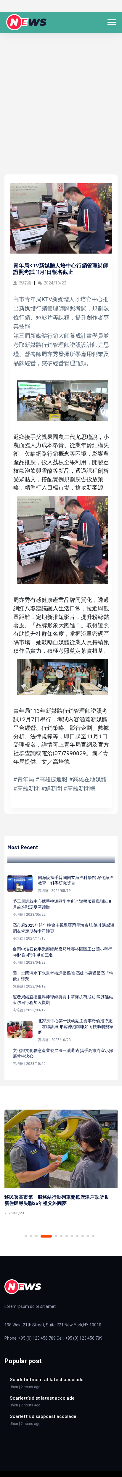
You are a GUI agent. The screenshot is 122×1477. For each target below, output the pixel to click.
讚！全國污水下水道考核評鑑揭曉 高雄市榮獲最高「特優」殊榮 (63, 975)
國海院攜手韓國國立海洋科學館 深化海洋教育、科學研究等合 (75, 880)
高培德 (25, 283)
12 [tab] (93, 1236)
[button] (111, 21)
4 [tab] (46, 1236)
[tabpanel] (61, 1164)
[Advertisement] (61, 110)
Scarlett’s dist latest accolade (42, 1398)
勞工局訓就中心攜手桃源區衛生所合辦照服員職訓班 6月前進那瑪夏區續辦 (62, 904)
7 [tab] (66, 1236)
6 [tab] (61, 1236)
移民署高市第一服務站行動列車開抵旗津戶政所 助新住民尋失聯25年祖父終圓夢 (57, 1200)
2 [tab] (31, 1236)
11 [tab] (88, 1236)
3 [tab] (36, 1236)
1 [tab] (26, 1236)
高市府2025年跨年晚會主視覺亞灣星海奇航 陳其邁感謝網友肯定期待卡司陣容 (63, 927)
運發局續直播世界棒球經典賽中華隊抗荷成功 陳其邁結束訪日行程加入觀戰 (63, 999)
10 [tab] (82, 1236)
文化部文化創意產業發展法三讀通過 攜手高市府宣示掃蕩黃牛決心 (63, 1053)
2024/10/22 (55, 283)
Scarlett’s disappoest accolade (43, 1416)
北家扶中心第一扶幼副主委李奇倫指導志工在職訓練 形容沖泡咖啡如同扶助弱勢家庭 (75, 1026)
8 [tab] (72, 1236)
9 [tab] (77, 1236)
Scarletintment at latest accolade (47, 1379)
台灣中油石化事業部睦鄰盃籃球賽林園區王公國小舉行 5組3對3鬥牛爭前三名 (62, 951)
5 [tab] (56, 1236)
